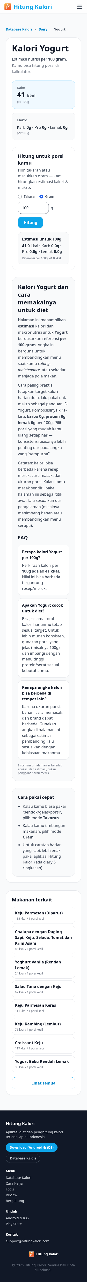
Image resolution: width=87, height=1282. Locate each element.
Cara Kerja (14, 1183)
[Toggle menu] (79, 6)
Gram (49, 196)
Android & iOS (17, 1218)
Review (11, 1195)
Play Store (14, 1223)
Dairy (43, 29)
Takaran (30, 196)
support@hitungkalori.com (27, 1241)
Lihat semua (43, 1083)
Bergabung (15, 1200)
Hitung (30, 222)
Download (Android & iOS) (32, 1147)
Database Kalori (19, 29)
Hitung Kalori (33, 7)
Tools (10, 1189)
